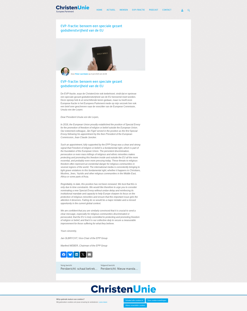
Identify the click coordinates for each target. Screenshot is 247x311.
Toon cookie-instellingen (156, 300)
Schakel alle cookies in (134, 300)
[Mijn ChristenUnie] (182, 10)
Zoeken (188, 10)
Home (99, 10)
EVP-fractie (138, 10)
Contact (166, 10)
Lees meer (103, 302)
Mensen (124, 10)
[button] (64, 255)
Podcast (153, 10)
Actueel (111, 10)
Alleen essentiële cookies (135, 305)
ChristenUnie (65, 6)
